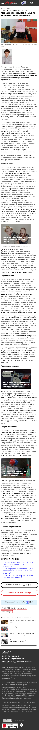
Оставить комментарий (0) (19, 593)
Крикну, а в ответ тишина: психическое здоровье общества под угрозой (22, 634)
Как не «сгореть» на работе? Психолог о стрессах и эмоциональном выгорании (20, 565)
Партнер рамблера (19, 720)
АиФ (2, 46)
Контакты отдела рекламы (13, 659)
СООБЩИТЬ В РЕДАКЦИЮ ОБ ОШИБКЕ (17, 662)
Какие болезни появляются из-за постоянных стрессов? (18, 576)
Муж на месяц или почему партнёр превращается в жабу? (20, 640)
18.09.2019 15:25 (6, 8)
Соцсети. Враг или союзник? (19, 627)
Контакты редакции (10, 656)
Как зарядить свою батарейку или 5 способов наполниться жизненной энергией (19, 571)
